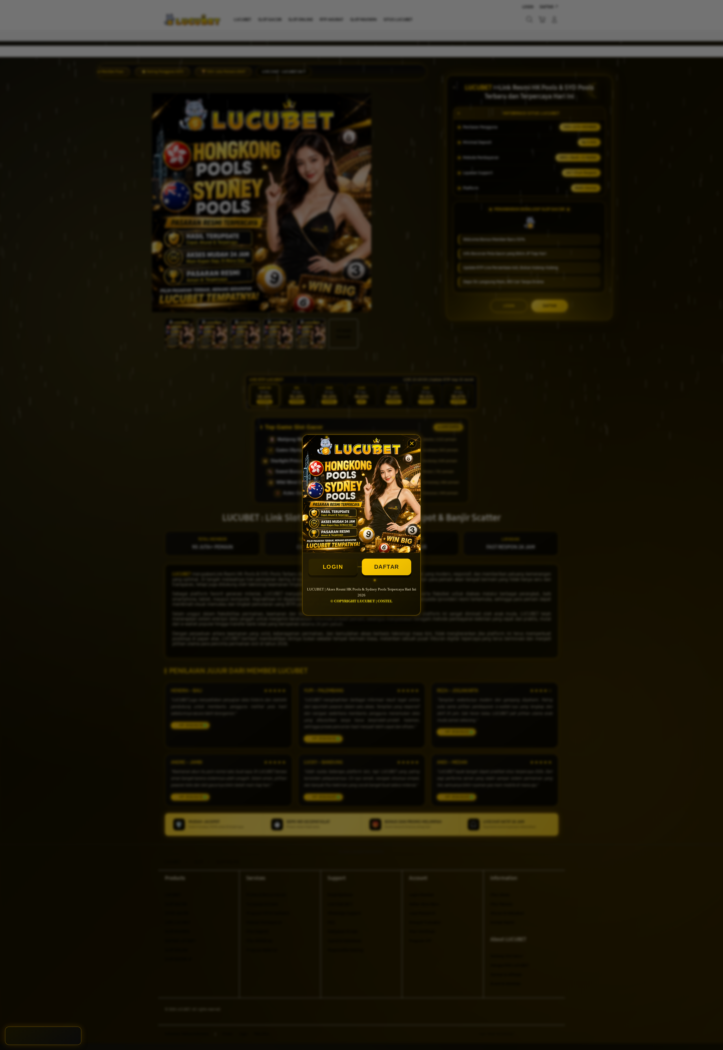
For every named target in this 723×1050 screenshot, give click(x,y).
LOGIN (333, 567)
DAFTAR (386, 567)
